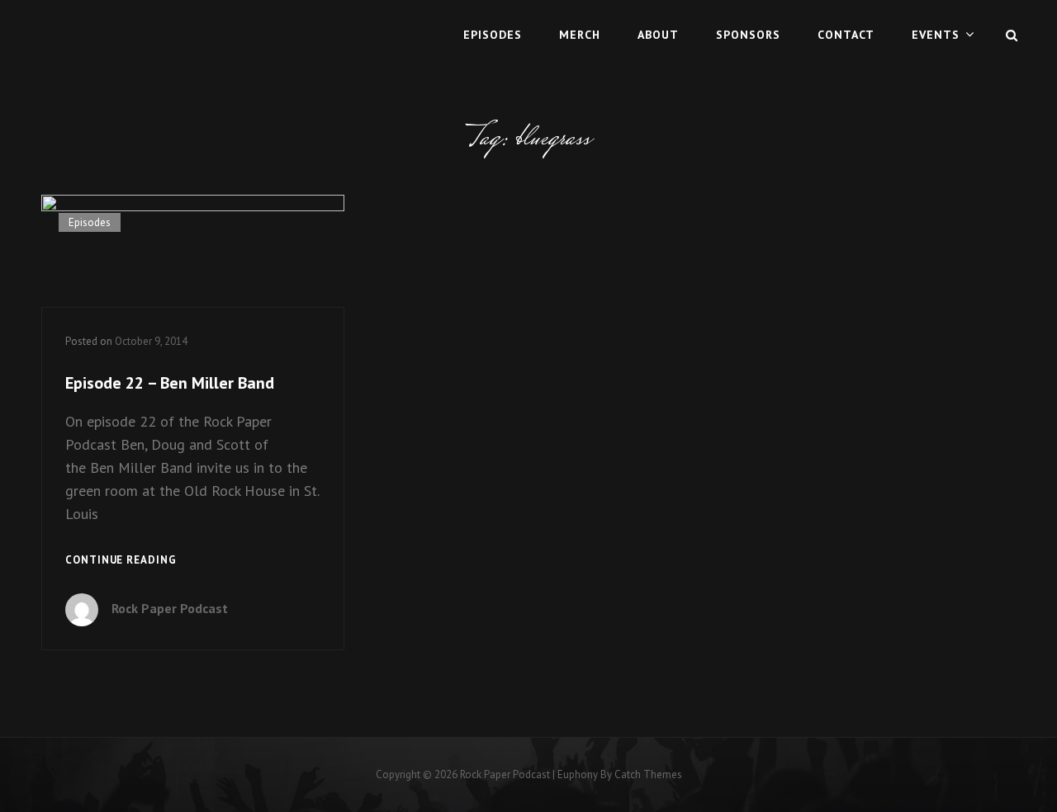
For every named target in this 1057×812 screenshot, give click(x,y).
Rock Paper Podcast (169, 608)
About (658, 34)
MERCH (579, 34)
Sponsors (748, 34)
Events (936, 34)
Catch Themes (648, 774)
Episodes (492, 34)
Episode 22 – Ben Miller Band (169, 383)
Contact (846, 34)
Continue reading (121, 561)
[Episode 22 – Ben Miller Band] (192, 251)
